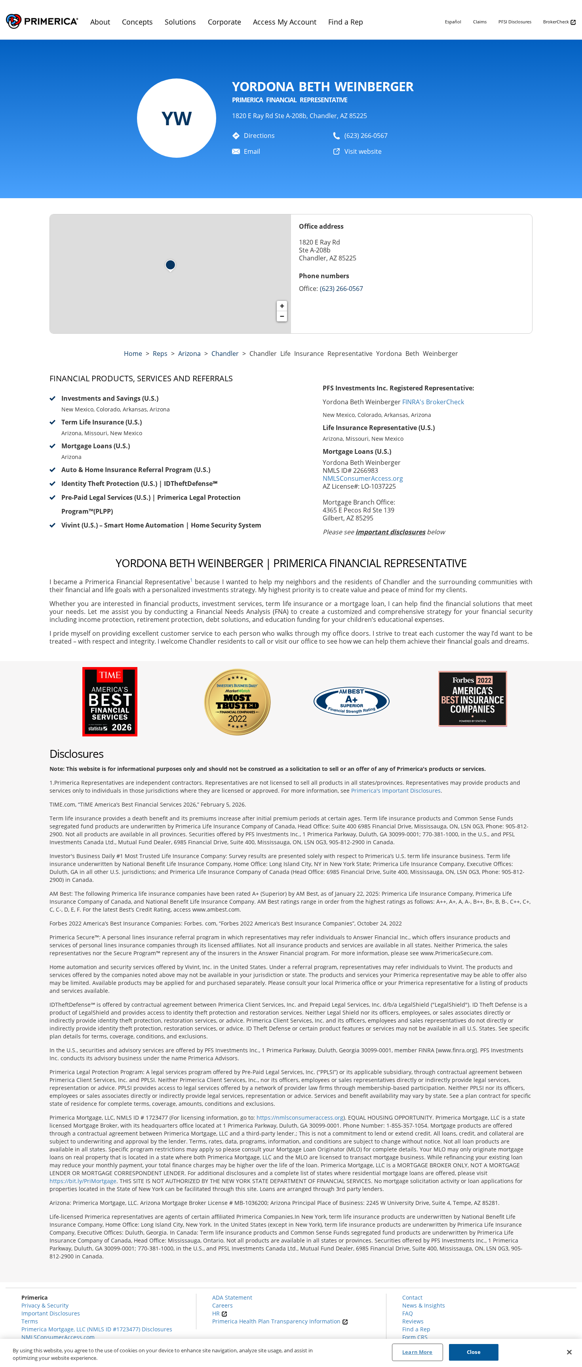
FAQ (407, 1313)
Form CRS (415, 1337)
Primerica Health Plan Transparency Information (277, 1321)
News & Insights (423, 1305)
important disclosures (390, 532)
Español (453, 22)
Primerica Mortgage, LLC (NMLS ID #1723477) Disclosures (96, 1329)
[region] (291, 1353)
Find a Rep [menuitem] (345, 22)
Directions (259, 135)
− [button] (282, 316)
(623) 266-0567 (366, 135)
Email (252, 151)
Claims (480, 22)
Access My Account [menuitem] (284, 22)
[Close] (569, 1352)
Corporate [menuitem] (224, 22)
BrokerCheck (556, 22)
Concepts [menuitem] (137, 22)
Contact (412, 1297)
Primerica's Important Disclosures (396, 790)
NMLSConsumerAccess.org (363, 478)
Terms (29, 1321)
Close (474, 1352)
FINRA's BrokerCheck (433, 402)
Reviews (413, 1321)
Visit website (363, 151)
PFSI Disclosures (514, 22)
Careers (222, 1305)
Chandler (225, 353)
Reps (160, 353)
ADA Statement (232, 1297)
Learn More (417, 1352)
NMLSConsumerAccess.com (58, 1337)
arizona (189, 353)
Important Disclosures (50, 1313)
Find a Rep (416, 1329)
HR (216, 1313)
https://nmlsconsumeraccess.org (300, 1117)
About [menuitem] (100, 22)
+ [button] (282, 306)
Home (133, 353)
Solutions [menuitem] (180, 22)
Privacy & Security (44, 1305)
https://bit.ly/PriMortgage (82, 1181)
